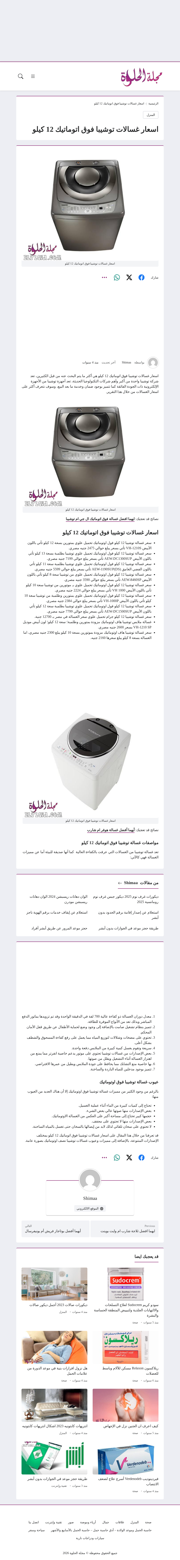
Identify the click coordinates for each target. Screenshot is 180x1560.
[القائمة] (33, 76)
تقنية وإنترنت (59, 1485)
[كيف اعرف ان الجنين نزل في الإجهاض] (125, 1412)
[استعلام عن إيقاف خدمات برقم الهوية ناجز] (54, 915)
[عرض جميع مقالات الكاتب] (153, 362)
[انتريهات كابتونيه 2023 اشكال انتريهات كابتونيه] (54, 1412)
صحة (135, 1322)
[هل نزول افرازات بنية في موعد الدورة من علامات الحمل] (54, 1357)
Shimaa (126, 362)
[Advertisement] (90, 31)
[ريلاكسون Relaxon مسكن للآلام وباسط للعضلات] (125, 1357)
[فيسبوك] (141, 277)
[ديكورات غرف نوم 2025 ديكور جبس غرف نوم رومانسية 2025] (125, 899)
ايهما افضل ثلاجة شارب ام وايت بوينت (128, 1231)
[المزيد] (104, 277)
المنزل (151, 115)
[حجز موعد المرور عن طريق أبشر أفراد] (54, 928)
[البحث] (20, 76)
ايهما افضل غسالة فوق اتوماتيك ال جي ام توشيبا (100, 519)
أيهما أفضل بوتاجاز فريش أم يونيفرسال (53, 1231)
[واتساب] (117, 277)
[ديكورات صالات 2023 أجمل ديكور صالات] (54, 1297)
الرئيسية (153, 103)
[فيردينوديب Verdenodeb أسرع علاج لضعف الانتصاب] (125, 1467)
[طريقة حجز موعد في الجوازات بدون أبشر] (125, 928)
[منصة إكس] (129, 277)
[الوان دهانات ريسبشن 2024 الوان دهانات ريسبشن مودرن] (54, 899)
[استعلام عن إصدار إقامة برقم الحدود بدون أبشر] (125, 915)
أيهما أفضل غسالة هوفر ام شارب (111, 830)
